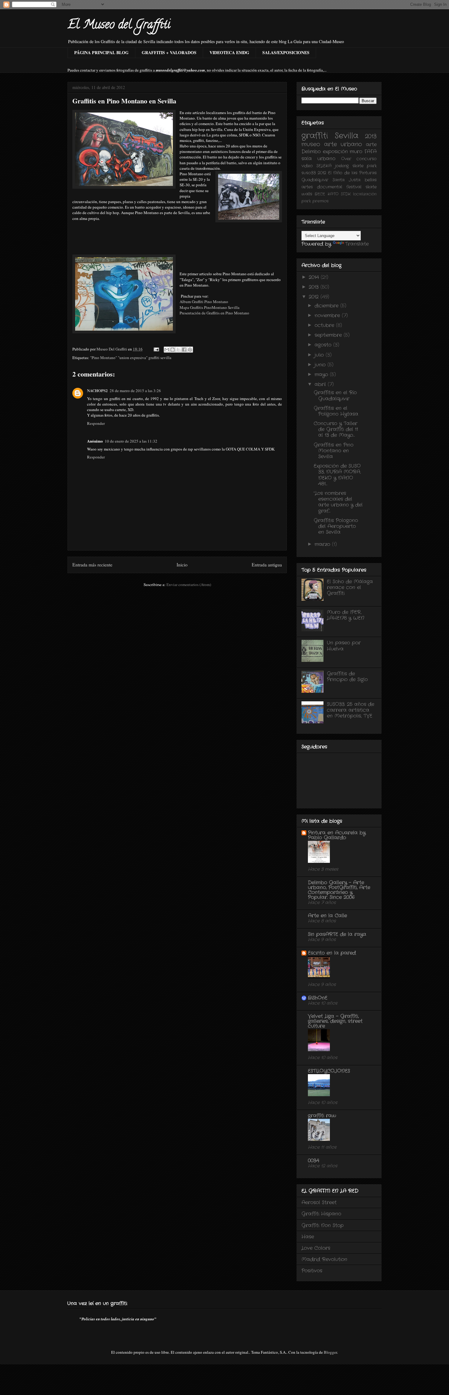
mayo (322, 374)
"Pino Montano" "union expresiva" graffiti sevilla (130, 357)
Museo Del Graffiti (112, 349)
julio (320, 354)
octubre (325, 325)
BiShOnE (317, 997)
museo (310, 144)
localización (365, 194)
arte (371, 144)
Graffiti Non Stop (322, 1225)
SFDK (346, 194)
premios (320, 201)
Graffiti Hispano (321, 1213)
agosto (324, 344)
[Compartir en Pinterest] (190, 350)
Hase (307, 1236)
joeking (342, 166)
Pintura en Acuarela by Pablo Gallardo (337, 835)
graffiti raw (322, 1115)
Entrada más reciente (92, 565)
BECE (320, 194)
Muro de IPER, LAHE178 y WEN (345, 615)
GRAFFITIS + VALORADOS (169, 52)
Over (346, 159)
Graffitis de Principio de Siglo (347, 676)
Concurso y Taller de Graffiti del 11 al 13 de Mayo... (336, 429)
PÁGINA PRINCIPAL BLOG (101, 52)
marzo (323, 544)
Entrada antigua (267, 565)
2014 (315, 277)
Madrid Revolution (324, 1259)
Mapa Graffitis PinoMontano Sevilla (209, 307)
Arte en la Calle (327, 915)
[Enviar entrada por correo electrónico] (155, 349)
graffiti (314, 136)
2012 (322, 173)
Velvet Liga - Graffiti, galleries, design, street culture (335, 1021)
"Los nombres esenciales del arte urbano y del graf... (338, 502)
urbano (326, 158)
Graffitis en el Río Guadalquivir (335, 395)
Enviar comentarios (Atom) (188, 584)
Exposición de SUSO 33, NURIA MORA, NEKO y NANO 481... (337, 474)
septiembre (329, 335)
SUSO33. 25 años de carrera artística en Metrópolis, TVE (350, 710)
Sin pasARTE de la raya (337, 934)
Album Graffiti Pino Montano (204, 301)
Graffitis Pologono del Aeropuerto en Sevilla (336, 526)
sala (306, 158)
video (307, 166)
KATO (333, 194)
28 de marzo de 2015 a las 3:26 (135, 390)
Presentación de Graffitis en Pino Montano (214, 313)
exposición (335, 151)
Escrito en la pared (332, 952)
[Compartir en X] (178, 350)
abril (321, 384)
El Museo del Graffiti (119, 25)
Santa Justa (346, 180)
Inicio (182, 565)
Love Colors (315, 1248)
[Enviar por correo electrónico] (167, 350)
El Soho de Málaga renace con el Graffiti (350, 587)
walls (306, 194)
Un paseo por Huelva (344, 645)
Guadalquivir (314, 180)
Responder (96, 423)
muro (356, 151)
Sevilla (346, 136)
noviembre (328, 315)
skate (371, 187)
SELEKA (324, 166)
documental (329, 187)
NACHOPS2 (97, 390)
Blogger (330, 1352)
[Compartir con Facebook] (184, 350)
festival (353, 187)
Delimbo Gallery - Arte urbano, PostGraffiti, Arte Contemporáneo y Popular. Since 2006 (339, 890)
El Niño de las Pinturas (352, 173)
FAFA (370, 151)
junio (321, 364)
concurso (366, 159)
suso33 (308, 173)
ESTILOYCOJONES (329, 1070)
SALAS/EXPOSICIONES (285, 52)
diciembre (327, 305)
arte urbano (343, 144)
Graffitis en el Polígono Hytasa (336, 411)
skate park (364, 166)
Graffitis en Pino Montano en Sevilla (333, 450)
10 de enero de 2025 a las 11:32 (131, 441)
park (306, 201)
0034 (313, 1160)
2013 (371, 136)
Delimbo (311, 151)
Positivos (311, 1270)
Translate (357, 243)
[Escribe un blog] (173, 350)
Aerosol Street (319, 1202)
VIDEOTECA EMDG (229, 52)
